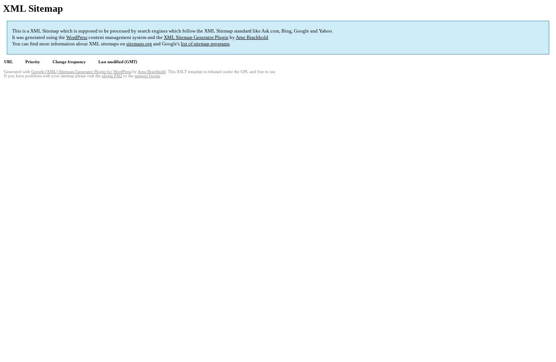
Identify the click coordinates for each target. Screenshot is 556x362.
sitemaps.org (139, 44)
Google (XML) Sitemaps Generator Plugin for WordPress (81, 72)
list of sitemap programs (205, 44)
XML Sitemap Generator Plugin (196, 37)
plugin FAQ (112, 76)
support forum (147, 76)
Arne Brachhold (252, 37)
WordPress (76, 37)
